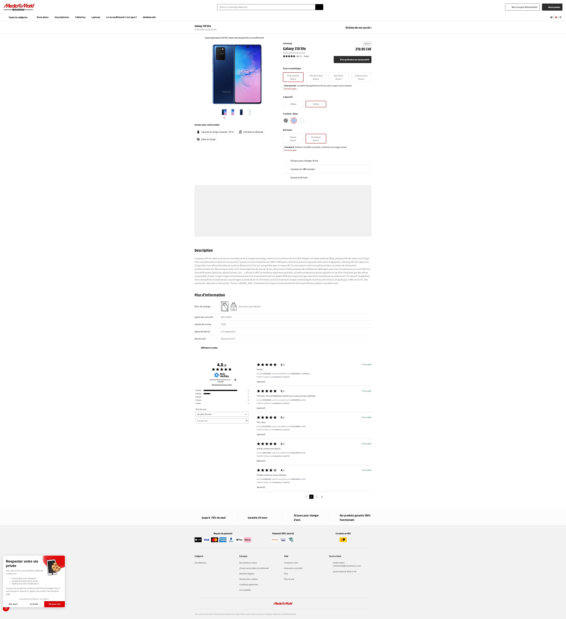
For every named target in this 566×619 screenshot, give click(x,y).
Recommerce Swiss (248, 562)
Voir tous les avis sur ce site (222, 385)
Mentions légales (246, 573)
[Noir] (286, 120)
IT (560, 17)
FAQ (286, 573)
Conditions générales (248, 584)
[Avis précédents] (306, 496)
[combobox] (266, 7)
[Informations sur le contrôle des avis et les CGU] (235, 380)
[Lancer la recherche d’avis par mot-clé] (247, 420)
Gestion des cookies (248, 579)
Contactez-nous (291, 562)
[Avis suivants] (322, 497)
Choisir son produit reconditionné (254, 568)
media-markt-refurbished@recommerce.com (347, 564)
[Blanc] (302, 120)
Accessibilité (245, 590)
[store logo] (19, 7)
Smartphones (201, 562)
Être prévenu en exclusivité (354, 59)
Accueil (196, 37)
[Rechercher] (319, 7)
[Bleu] (294, 120)
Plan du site (289, 579)
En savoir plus (290, 88)
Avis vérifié (367, 364)
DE (551, 17)
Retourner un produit (293, 568)
